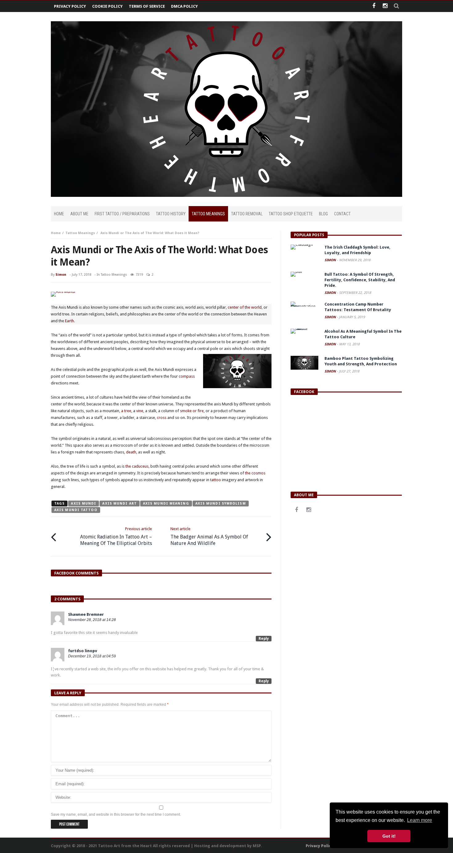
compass (187, 376)
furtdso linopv (82, 650)
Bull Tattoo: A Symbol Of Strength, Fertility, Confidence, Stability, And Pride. (359, 280)
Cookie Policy (107, 6)
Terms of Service (147, 6)
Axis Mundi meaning (166, 504)
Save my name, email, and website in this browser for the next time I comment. (116, 814)
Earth (69, 321)
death (131, 452)
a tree (125, 410)
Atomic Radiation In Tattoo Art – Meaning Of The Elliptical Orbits (116, 536)
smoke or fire (192, 410)
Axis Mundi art (119, 504)
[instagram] (385, 6)
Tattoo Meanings (80, 233)
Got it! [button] (389, 836)
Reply (264, 638)
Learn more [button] (419, 820)
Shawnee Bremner (86, 614)
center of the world (245, 307)
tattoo (215, 479)
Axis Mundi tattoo (75, 510)
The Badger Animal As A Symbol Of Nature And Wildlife (209, 536)
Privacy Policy (70, 6)
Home (56, 233)
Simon (60, 275)
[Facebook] (373, 6)
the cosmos (255, 473)
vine (139, 410)
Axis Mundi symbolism (220, 504)
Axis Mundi (83, 504)
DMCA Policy (184, 6)
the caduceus (137, 466)
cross (161, 417)
